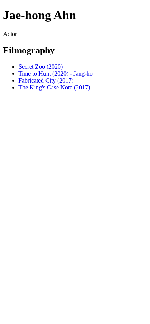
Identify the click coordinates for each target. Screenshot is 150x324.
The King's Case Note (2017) (54, 87)
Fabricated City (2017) (45, 80)
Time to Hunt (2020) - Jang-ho (55, 73)
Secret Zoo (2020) (40, 66)
